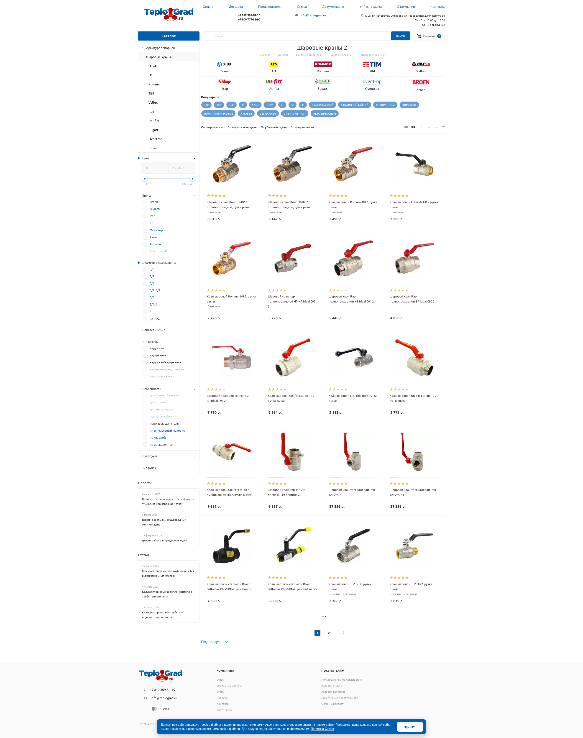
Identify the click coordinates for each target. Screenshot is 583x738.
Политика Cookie (322, 728)
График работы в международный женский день (164, 522)
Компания (225, 670)
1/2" (219, 105)
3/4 (152, 297)
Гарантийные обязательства (339, 698)
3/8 (152, 269)
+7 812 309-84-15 (249, 14)
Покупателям (333, 670)
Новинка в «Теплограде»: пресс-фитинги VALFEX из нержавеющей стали (168, 501)
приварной (158, 437)
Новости (145, 483)
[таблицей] (443, 126)
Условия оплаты (332, 685)
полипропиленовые (218, 113)
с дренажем (268, 113)
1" (243, 105)
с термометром (295, 113)
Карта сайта (224, 710)
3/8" (206, 105)
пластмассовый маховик (167, 430)
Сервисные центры (229, 685)
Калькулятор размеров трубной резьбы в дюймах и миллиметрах (168, 573)
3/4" (231, 105)
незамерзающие (324, 113)
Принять (410, 727)
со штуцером (385, 105)
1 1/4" (255, 105)
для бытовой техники (165, 395)
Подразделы (212, 641)
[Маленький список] (406, 126)
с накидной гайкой (354, 105)
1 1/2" (269, 105)
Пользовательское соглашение (341, 679)
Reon (153, 237)
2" (282, 105)
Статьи (143, 555)
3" (292, 105)
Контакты (223, 703)
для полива (158, 402)
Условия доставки (333, 691)
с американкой (322, 105)
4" (303, 105)
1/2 (152, 283)
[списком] (437, 126)
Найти (400, 36)
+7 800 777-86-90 (249, 19)
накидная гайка (161, 416)
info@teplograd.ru (313, 15)
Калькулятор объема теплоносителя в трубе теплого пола (167, 594)
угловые (246, 113)
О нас (220, 679)
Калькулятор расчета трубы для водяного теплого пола (163, 614)
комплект (409, 105)
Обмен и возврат (332, 703)
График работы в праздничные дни (164, 540)
